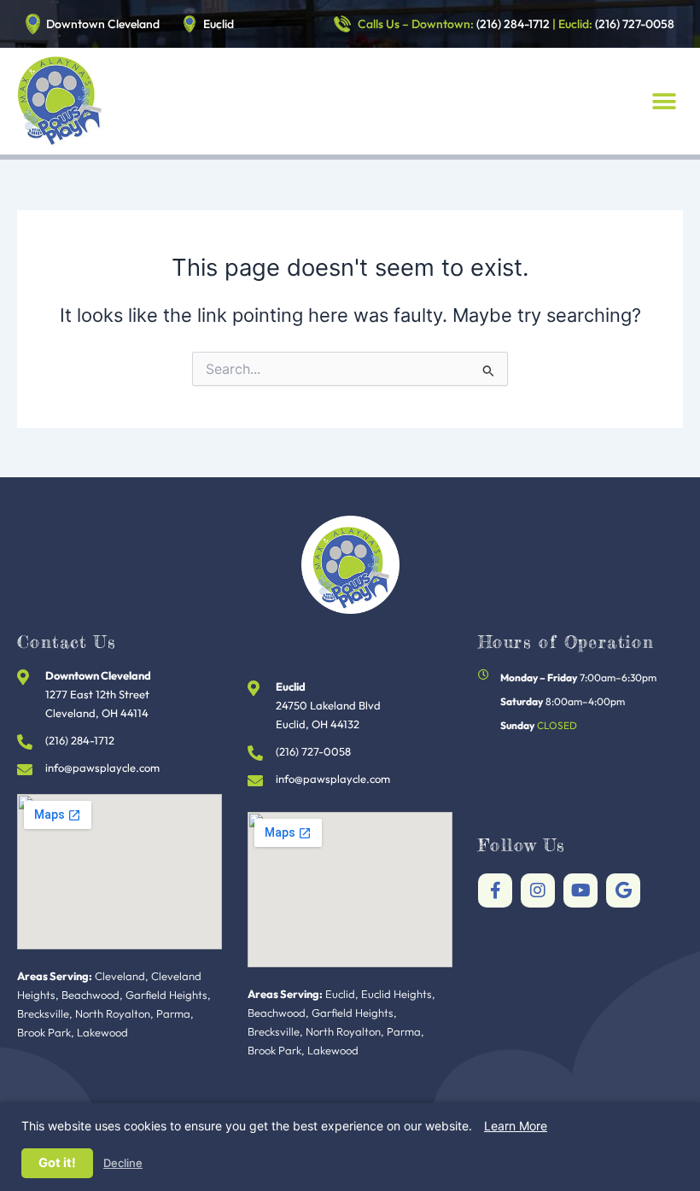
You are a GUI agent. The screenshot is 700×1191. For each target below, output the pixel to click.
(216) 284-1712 (513, 24)
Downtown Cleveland (103, 24)
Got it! (57, 1163)
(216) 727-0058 (634, 24)
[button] (664, 101)
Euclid (218, 24)
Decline (123, 1163)
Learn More (515, 1125)
